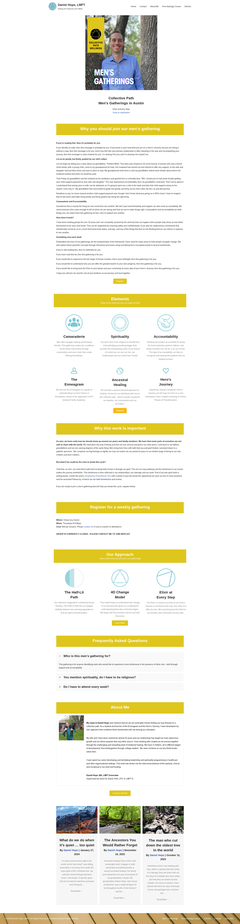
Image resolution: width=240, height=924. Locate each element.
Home (133, 6)
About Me (154, 6)
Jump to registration (121, 112)
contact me (88, 527)
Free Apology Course (171, 6)
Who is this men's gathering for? (87, 656)
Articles (187, 6)
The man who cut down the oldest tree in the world (163, 845)
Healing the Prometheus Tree (98, 476)
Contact (143, 6)
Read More (77, 891)
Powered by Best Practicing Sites (63, 918)
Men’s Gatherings (170, 918)
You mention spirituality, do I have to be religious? (100, 677)
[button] (120, 281)
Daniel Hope (71, 850)
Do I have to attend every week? (86, 686)
